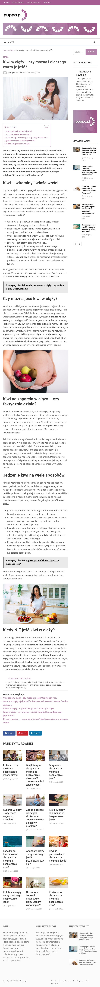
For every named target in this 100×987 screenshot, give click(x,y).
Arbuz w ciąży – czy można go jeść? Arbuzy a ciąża (28, 708)
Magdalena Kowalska (17, 73)
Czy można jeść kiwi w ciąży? (18, 134)
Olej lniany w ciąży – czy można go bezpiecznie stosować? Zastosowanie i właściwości (35, 775)
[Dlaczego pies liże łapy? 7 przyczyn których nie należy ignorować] (76, 225)
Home (5, 50)
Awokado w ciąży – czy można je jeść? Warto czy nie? (30, 697)
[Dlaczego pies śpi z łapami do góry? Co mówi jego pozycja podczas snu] (76, 148)
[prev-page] (75, 244)
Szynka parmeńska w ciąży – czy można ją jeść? (57, 855)
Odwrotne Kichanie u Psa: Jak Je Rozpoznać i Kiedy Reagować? (89, 189)
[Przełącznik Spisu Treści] (45, 127)
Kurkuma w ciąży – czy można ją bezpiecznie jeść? (56, 899)
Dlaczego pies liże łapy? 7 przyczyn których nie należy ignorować (89, 228)
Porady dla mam (18, 2)
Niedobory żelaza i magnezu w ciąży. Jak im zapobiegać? (33, 899)
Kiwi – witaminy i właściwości (19, 131)
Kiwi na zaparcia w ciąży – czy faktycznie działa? (27, 137)
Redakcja (47, 2)
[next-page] (80, 244)
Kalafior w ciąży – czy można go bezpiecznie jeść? (12, 897)
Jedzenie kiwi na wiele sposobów (20, 140)
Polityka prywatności (34, 2)
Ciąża (11, 50)
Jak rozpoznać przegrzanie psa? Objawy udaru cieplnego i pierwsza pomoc (88, 209)
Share (11, 733)
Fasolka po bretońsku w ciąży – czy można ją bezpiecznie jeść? (10, 859)
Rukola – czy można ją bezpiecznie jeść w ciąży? (10, 770)
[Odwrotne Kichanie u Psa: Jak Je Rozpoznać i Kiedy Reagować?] (76, 187)
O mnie (7, 2)
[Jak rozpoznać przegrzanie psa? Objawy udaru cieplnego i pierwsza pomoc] (76, 205)
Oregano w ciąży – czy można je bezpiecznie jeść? (56, 772)
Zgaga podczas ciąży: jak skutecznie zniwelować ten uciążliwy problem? (35, 818)
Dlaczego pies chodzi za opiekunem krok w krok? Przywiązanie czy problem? (89, 170)
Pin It (23, 733)
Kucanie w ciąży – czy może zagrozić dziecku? (12, 814)
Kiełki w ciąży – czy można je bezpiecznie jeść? (58, 814)
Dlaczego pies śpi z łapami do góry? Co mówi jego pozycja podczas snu (89, 151)
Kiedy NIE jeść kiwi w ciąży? (18, 143)
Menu (10, 41)
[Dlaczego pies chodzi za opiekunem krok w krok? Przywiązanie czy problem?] (76, 166)
